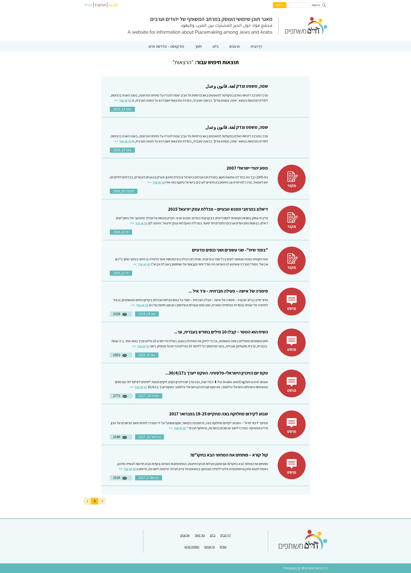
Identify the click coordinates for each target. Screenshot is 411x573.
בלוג (215, 46)
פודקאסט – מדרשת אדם (166, 46)
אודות (223, 547)
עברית (88, 5)
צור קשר (200, 535)
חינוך (198, 46)
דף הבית (256, 46)
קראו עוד (125, 100)
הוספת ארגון (192, 547)
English (100, 5)
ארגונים (234, 46)
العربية (113, 5)
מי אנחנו (209, 547)
